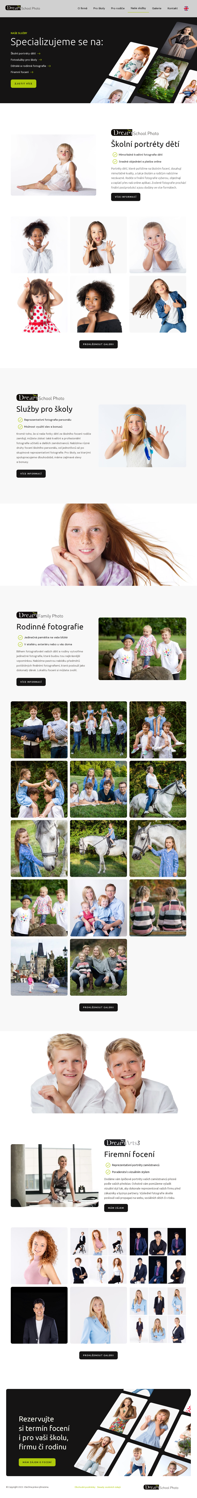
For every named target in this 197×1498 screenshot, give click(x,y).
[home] (23, 7)
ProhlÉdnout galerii (98, 1355)
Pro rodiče (118, 8)
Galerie (156, 8)
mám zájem (116, 1208)
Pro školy (99, 8)
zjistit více (23, 83)
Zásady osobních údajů (109, 1487)
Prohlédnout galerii (98, 344)
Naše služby (138, 8)
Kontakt (173, 8)
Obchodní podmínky (85, 1487)
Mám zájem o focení (37, 1462)
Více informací (126, 197)
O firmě (82, 8)
